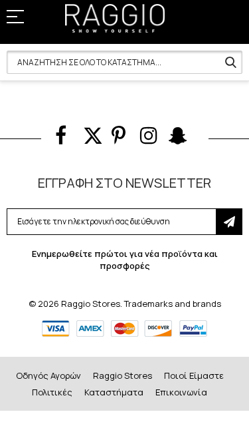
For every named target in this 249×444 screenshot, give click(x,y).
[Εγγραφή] (229, 221)
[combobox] (124, 62)
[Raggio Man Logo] (115, 18)
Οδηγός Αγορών (48, 375)
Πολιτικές (52, 392)
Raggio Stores (122, 375)
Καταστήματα (113, 392)
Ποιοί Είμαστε (194, 375)
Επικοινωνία (181, 392)
